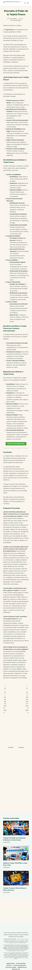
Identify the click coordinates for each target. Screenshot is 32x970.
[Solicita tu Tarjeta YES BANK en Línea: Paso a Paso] (16, 853)
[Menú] (28, 3)
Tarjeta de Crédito (16, 20)
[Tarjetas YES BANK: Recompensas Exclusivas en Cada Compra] (16, 828)
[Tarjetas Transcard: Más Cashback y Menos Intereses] (16, 878)
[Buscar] (25, 3)
